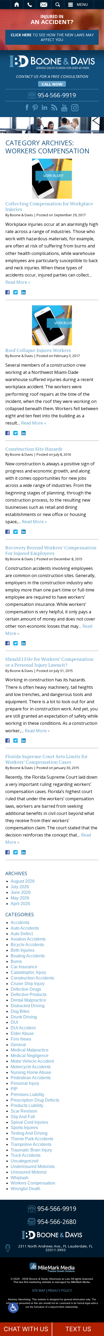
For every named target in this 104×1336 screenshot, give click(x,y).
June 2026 (21, 892)
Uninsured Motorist (28, 1172)
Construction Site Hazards (33, 449)
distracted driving (28, 1005)
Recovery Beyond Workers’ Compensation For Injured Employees (50, 550)
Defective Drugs (26, 989)
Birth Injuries (22, 950)
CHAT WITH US (26, 1329)
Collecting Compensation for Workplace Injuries (49, 206)
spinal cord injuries (29, 1122)
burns (16, 961)
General (18, 1044)
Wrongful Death (25, 1188)
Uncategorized (24, 1161)
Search (57, 4)
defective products (28, 994)
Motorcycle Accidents (31, 1067)
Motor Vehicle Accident (32, 1061)
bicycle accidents (27, 944)
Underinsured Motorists (33, 1166)
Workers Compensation (33, 1183)
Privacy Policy (60, 1290)
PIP (14, 1089)
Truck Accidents (26, 1155)
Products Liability (27, 1105)
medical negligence (30, 1055)
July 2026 (20, 887)
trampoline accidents (31, 1144)
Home (17, 4)
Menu (82, 4)
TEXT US (78, 1329)
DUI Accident (23, 1028)
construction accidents (32, 978)
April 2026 (20, 903)
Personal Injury (25, 1083)
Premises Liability (27, 1094)
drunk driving (24, 1017)
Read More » (17, 282)
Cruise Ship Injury (28, 983)
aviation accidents (28, 939)
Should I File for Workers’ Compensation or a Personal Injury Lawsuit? (49, 662)
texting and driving (29, 1133)
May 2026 (20, 898)
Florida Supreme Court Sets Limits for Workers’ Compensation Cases (46, 759)
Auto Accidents (25, 928)
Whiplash (20, 1177)
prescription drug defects (35, 1100)
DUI (14, 1022)
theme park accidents (32, 1139)
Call (29, 4)
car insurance (24, 967)
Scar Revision (24, 1111)
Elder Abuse (22, 1033)
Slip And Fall (23, 1116)
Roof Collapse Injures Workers (38, 350)
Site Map (38, 1290)
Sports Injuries (24, 1127)
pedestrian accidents (31, 1077)
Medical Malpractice (30, 1050)
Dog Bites (20, 1011)
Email (43, 4)
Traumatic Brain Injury (31, 1150)
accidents (20, 922)
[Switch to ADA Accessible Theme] (13, 1307)
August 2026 (23, 881)
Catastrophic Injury (28, 972)
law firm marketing (30, 1282)
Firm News (21, 1039)
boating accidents (28, 956)
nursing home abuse (31, 1072)
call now (52, 84)
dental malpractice (28, 1000)
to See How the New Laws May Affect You (52, 37)
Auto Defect (22, 933)
